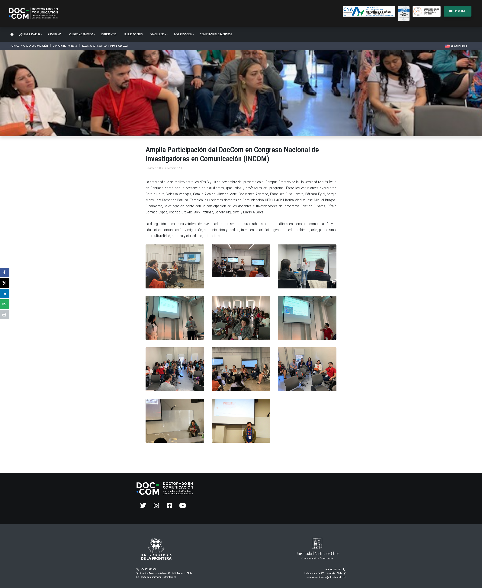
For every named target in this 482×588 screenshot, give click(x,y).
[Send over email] (4, 304)
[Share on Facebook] (4, 272)
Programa (54, 34)
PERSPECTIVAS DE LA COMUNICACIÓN (29, 45)
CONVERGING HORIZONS (65, 45)
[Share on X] (4, 283)
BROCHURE (460, 11)
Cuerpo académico (81, 34)
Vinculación (158, 34)
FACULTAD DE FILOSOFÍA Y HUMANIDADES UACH (105, 45)
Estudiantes (109, 34)
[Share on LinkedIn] (4, 293)
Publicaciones (133, 34)
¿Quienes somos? (29, 34)
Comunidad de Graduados (216, 34)
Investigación (183, 34)
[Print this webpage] (4, 314)
